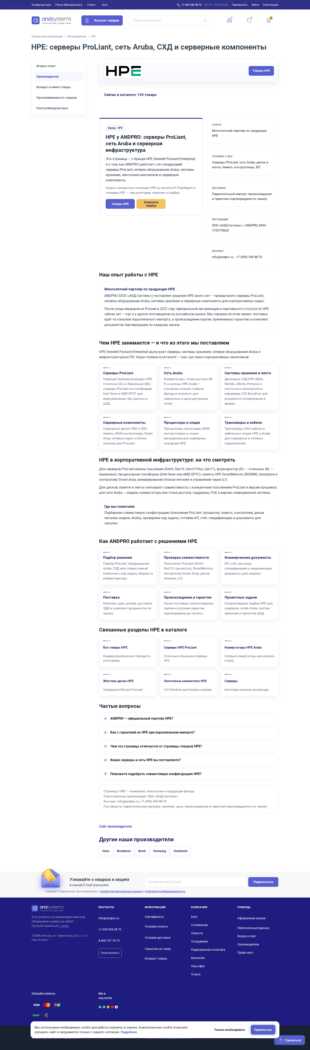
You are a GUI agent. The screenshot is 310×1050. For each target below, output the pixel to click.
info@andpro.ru (108, 918)
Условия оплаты (156, 926)
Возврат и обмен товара (53, 87)
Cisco (105, 851)
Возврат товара (156, 958)
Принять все (263, 1029)
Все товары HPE (115, 647)
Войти (255, 4)
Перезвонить (110, 952)
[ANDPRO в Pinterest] (112, 1007)
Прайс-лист (245, 952)
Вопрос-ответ (46, 66)
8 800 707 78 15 (109, 940)
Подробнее (129, 1032)
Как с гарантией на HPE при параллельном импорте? (152, 732)
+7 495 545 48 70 (191, 4)
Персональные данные (253, 928)
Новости (197, 933)
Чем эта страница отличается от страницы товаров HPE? (156, 746)
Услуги (91, 4)
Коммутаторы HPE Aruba (243, 647)
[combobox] (169, 20)
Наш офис (198, 966)
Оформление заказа (251, 918)
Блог (105, 4)
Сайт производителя (115, 826)
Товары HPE (261, 70)
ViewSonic (181, 851)
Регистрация (270, 4)
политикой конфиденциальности (165, 891)
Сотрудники (199, 941)
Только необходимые (229, 1029)
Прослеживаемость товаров (56, 97)
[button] (229, 20)
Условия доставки (157, 937)
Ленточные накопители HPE (185, 681)
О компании (199, 925)
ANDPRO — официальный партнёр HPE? (141, 718)
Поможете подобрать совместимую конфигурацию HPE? (156, 774)
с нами (64, 926)
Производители (76, 36)
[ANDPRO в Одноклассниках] (107, 1007)
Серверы (231, 681)
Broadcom (124, 851)
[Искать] (205, 20)
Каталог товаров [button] (106, 20)
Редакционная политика (208, 949)
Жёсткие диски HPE (118, 681)
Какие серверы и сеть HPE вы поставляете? (145, 760)
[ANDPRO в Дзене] (116, 1007)
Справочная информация (47, 36)
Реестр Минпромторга (68, 4)
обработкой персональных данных (121, 891)
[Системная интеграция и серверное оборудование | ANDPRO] (51, 20)
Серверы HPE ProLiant (180, 647)
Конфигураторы (41, 4)
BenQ (142, 851)
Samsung (159, 851)
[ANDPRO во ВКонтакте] (99, 1007)
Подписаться (263, 882)
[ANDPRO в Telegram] (103, 1007)
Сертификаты (154, 916)
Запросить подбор (151, 204)
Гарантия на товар (158, 948)
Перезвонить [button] (240, 4)
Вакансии (198, 958)
